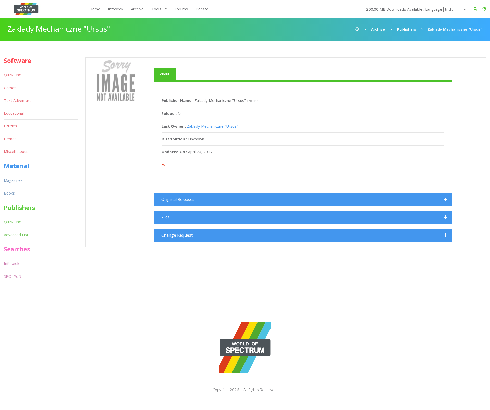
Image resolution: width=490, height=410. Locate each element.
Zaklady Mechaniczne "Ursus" (212, 126)
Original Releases (177, 199)
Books (9, 193)
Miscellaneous (16, 151)
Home (94, 8)
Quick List (12, 74)
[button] (484, 8)
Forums (181, 8)
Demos (10, 138)
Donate (202, 8)
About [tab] (164, 73)
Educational (14, 113)
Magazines (13, 180)
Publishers (406, 29)
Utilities (10, 125)
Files (165, 217)
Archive (137, 8)
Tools (156, 8)
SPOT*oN (12, 276)
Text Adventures (19, 100)
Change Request (177, 235)
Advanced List (16, 234)
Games (10, 87)
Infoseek (115, 8)
